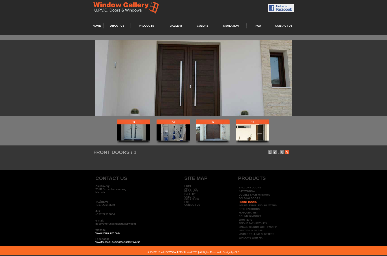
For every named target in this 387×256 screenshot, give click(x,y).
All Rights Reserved (210, 252)
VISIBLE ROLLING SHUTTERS (256, 234)
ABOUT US (117, 25)
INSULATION (231, 25)
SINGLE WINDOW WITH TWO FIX (258, 227)
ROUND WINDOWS (250, 216)
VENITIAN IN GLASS (250, 230)
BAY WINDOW (247, 191)
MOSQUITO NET (248, 212)
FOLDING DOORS (249, 198)
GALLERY (176, 25)
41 (133, 121)
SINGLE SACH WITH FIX (253, 223)
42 (173, 121)
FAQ (258, 25)
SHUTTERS (245, 219)
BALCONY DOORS (250, 187)
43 (213, 121)
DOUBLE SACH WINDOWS (254, 194)
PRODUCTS (146, 25)
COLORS (202, 25)
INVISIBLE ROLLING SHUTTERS (258, 205)
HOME (97, 25)
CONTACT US (283, 25)
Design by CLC (231, 252)
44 (252, 121)
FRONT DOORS (248, 202)
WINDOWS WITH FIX (250, 237)
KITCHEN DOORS (249, 209)
